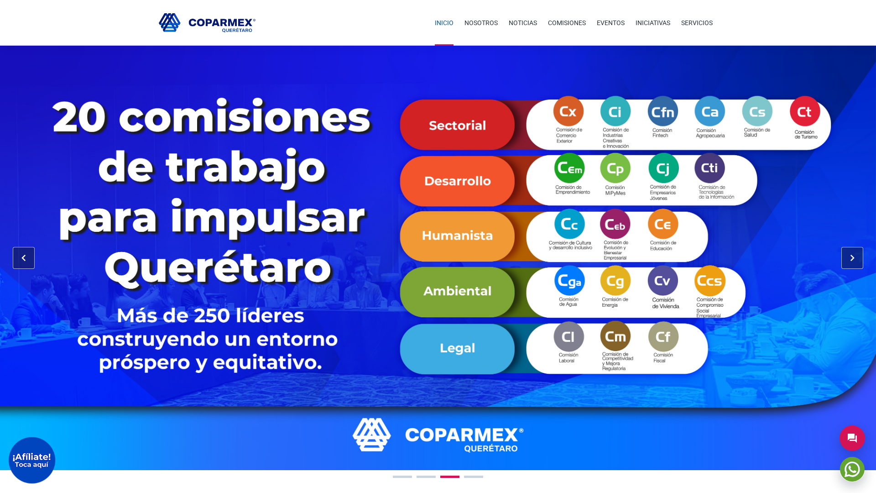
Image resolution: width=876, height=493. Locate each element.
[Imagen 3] (449, 477)
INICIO (444, 22)
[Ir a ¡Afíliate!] (32, 460)
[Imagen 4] (473, 477)
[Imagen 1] (402, 477)
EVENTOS (611, 22)
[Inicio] (207, 22)
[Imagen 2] (426, 477)
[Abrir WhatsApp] (852, 469)
